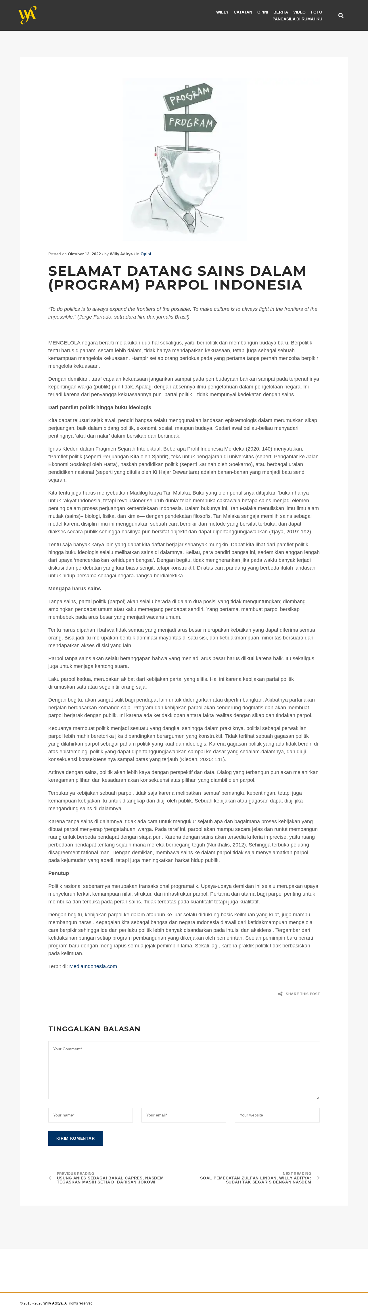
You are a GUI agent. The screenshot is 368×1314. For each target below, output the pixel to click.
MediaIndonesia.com (93, 966)
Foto (316, 12)
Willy (222, 12)
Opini (262, 12)
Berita (280, 12)
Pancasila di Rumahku (297, 19)
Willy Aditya (121, 254)
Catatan (243, 12)
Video (299, 12)
